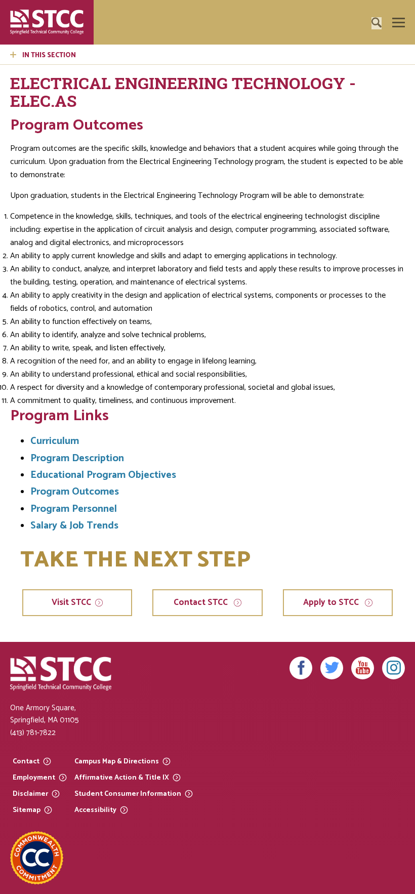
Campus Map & (116, 761)
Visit (71, 602)
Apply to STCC (332, 602)
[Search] (392, 51)
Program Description (77, 458)
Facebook (300, 668)
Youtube (362, 668)
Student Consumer (127, 793)
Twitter (331, 668)
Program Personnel (73, 509)
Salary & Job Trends (74, 525)
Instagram (393, 668)
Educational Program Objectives (103, 475)
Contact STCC (202, 602)
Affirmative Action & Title (121, 777)
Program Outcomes (74, 491)
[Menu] (398, 22)
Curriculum (54, 441)
